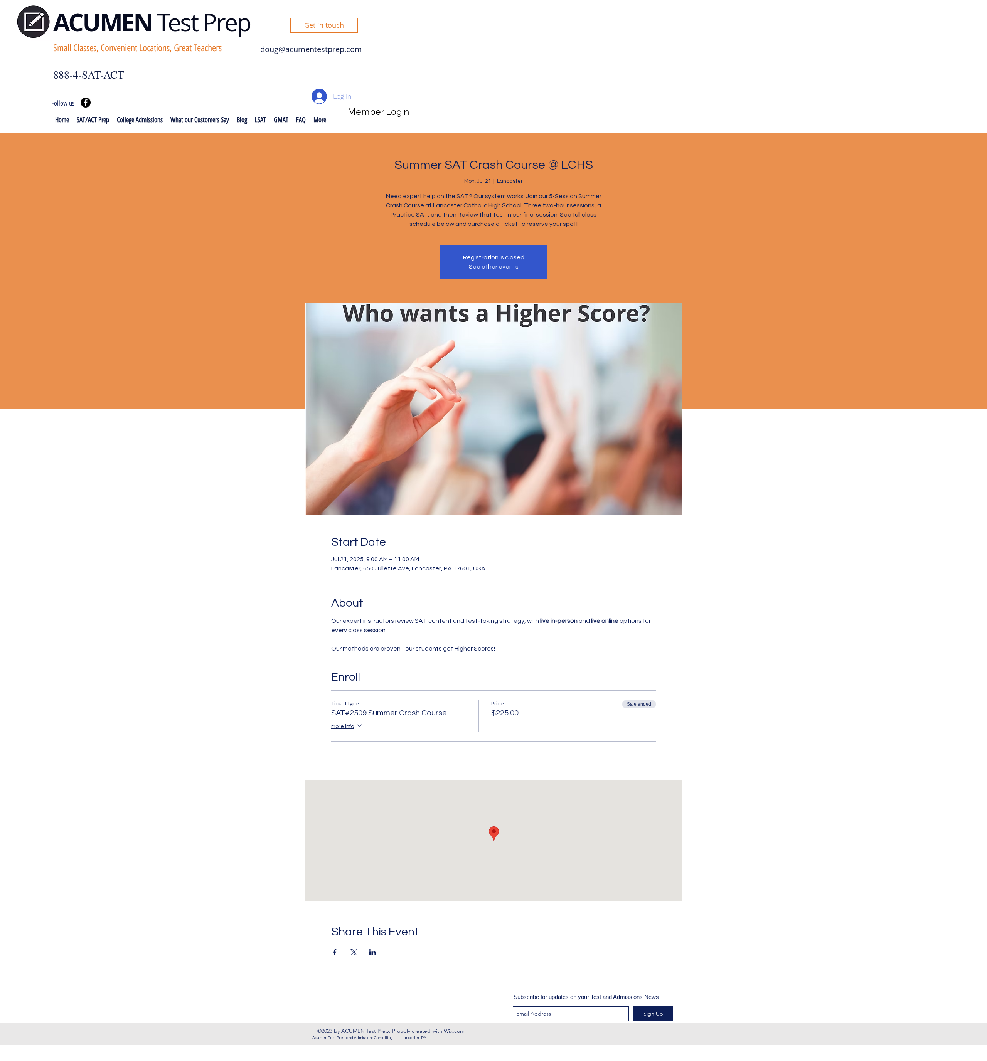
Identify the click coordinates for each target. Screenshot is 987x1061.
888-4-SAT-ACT (88, 74)
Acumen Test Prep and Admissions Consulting (356, 1038)
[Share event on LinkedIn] (372, 952)
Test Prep (204, 22)
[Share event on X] (353, 952)
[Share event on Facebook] (335, 952)
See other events (494, 267)
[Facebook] (86, 103)
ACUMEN (105, 22)
